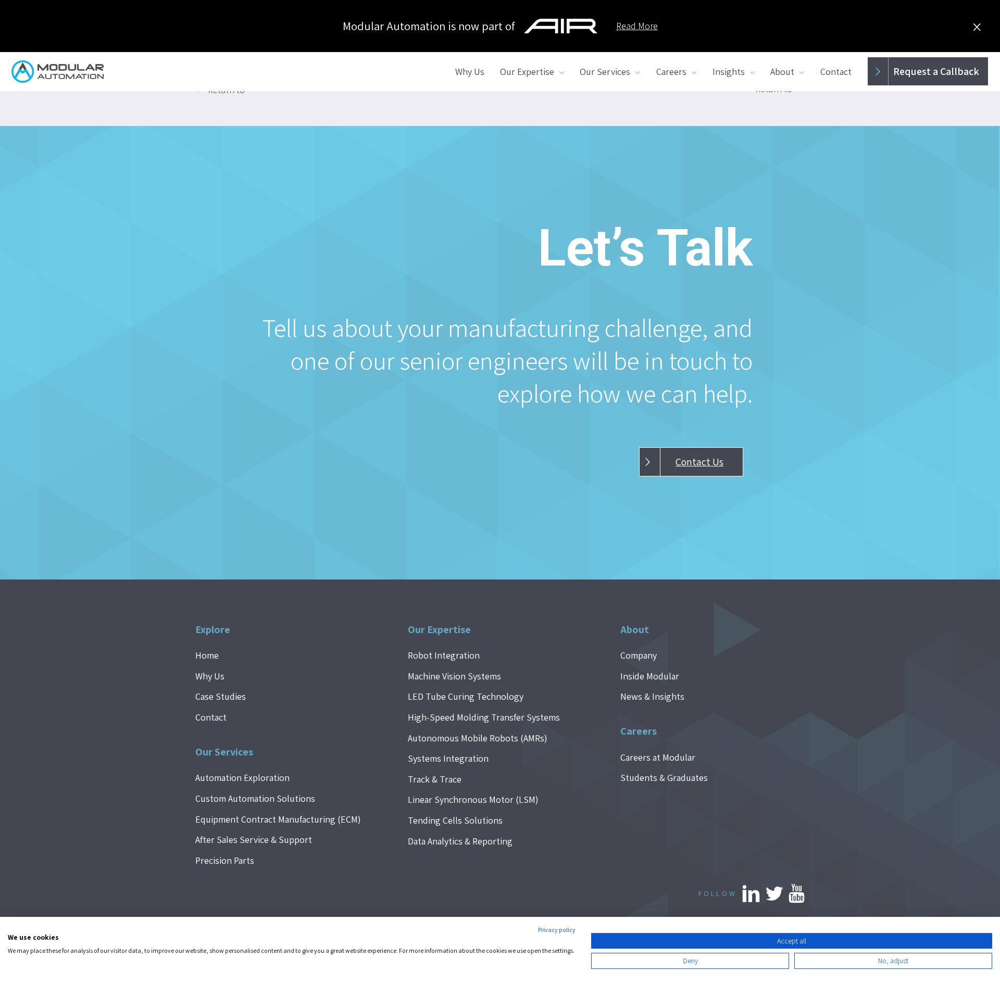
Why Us (469, 72)
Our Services (605, 72)
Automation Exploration (242, 778)
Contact (836, 72)
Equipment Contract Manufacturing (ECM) (278, 819)
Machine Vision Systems (454, 676)
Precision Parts (224, 860)
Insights (728, 72)
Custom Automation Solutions (255, 798)
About (782, 72)
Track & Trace (434, 779)
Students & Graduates (664, 778)
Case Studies (220, 696)
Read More (637, 26)
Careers (671, 72)
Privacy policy (557, 930)
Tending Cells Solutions (455, 820)
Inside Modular (649, 676)
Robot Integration (444, 655)
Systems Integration (448, 758)
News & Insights (652, 696)
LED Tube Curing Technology (465, 696)
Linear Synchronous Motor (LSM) (473, 799)
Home (207, 655)
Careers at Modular (657, 757)
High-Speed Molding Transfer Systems (484, 717)
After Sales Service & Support (253, 840)
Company (638, 655)
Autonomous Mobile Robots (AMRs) (477, 738)
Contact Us (699, 462)
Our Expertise (527, 72)
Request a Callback (936, 71)
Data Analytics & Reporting (460, 841)
